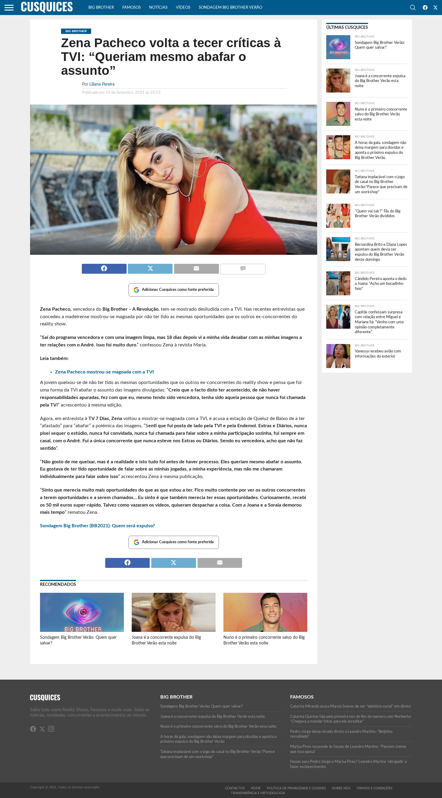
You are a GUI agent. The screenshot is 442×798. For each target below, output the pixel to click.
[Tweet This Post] (150, 266)
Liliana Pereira (102, 84)
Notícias (158, 8)
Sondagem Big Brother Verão (230, 8)
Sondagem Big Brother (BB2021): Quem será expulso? (97, 525)
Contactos (235, 788)
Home (256, 788)
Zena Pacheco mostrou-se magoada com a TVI (104, 372)
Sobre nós (341, 788)
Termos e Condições (374, 788)
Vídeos (183, 8)
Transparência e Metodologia (258, 793)
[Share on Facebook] (104, 266)
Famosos (131, 8)
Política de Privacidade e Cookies (296, 788)
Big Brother (101, 8)
